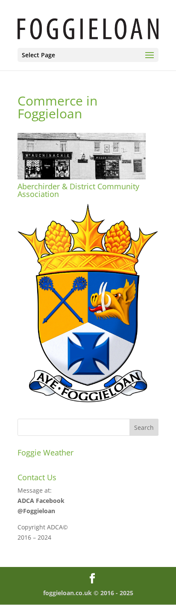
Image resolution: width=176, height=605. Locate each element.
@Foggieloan (36, 511)
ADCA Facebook (41, 500)
